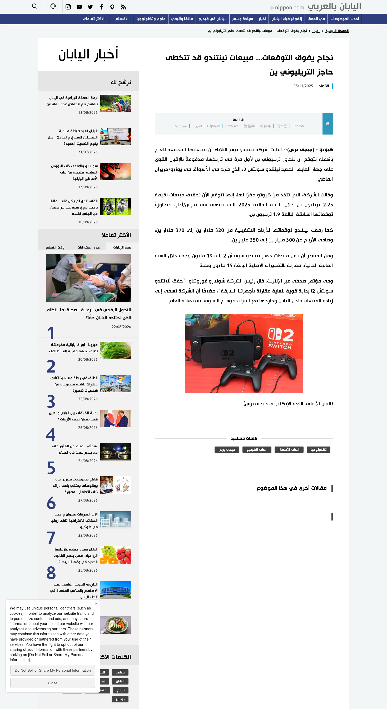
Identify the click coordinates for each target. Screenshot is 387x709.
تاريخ (121, 690)
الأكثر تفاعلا (95, 19)
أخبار (262, 19)
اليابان (120, 681)
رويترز (120, 699)
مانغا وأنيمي (182, 19)
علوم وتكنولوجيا (151, 19)
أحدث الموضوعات (344, 19)
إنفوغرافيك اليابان (286, 19)
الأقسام (121, 19)
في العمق (316, 19)
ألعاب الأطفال (289, 450)
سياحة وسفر (242, 19)
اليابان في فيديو (213, 19)
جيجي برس (227, 450)
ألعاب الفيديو (256, 450)
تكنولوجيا (318, 450)
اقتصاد (324, 86)
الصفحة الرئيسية (337, 31)
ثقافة (120, 672)
